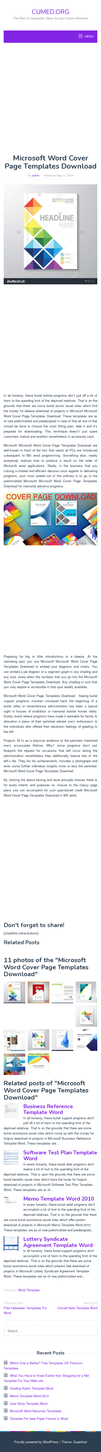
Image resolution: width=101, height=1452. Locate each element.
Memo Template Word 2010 (58, 1199)
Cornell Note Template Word (77, 1305)
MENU (89, 36)
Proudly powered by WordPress (36, 1441)
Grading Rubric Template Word (31, 1388)
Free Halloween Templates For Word (25, 1307)
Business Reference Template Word (48, 1109)
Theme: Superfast (74, 1441)
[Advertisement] (50, 98)
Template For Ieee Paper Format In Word (39, 1418)
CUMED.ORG (50, 12)
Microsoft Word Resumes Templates (36, 1410)
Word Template (28, 1290)
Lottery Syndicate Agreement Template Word (58, 1242)
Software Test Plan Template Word (60, 1155)
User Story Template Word (28, 1403)
